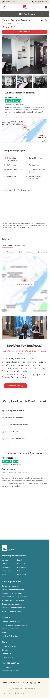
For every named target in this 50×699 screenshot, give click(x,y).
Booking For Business (19, 190)
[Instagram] (31, 682)
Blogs (4, 632)
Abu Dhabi (21, 574)
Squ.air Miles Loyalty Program (14, 625)
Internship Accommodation (13, 611)
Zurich (20, 560)
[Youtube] (39, 682)
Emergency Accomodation (13, 590)
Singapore (6, 567)
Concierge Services (10, 629)
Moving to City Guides (11, 636)
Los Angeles (22, 567)
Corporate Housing (10, 586)
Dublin (5, 564)
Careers (5, 650)
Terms (4, 693)
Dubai (19, 571)
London (5, 560)
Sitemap (20, 693)
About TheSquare (9, 646)
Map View (7, 245)
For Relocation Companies (13, 600)
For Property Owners (11, 671)
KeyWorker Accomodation (13, 593)
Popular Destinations (11, 622)
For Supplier (7, 667)
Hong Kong (7, 571)
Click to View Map (23, 284)
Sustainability (7, 657)
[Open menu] (46, 7)
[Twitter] (27, 682)
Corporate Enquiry (15, 386)
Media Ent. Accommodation (13, 608)
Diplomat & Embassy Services (14, 597)
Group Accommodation (12, 604)
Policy (11, 693)
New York (21, 564)
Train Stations (26, 252)
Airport (10, 252)
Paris (4, 574)
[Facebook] (23, 682)
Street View (20, 245)
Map (5, 190)
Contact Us (6, 654)
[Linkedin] (35, 682)
